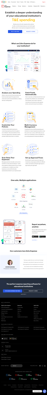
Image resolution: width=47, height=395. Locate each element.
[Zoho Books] (8, 375)
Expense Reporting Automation (7, 316)
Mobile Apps (3, 320)
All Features (36, 307)
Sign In (43, 2)
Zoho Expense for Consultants (23, 327)
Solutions (24, 6)
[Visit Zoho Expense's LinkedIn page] (45, 366)
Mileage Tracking (4, 313)
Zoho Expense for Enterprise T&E (7, 327)
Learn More (34, 240)
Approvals (3, 318)
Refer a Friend (36, 313)
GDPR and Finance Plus (38, 318)
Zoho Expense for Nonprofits (39, 327)
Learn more (23, 294)
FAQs (19, 313)
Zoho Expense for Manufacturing (40, 329)
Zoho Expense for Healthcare (23, 329)
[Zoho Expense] (5, 6)
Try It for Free (15, 31)
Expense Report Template (6, 359)
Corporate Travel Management (7, 309)
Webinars (19, 309)
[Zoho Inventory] (18, 375)
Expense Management (5, 307)
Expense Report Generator (6, 357)
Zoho (3, 2)
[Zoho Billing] (29, 375)
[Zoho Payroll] (38, 375)
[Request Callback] (44, 391)
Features (14, 6)
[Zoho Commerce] (23, 379)
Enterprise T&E (36, 6)
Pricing (19, 6)
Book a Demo (36, 320)
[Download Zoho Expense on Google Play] (13, 338)
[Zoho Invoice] (12, 379)
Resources (43, 6)
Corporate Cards (4, 311)
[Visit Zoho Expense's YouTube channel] (40, 366)
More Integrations (23, 212)
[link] (28, 2)
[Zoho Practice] (34, 379)
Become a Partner (37, 311)
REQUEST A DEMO (30, 31)
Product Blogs (20, 307)
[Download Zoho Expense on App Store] (4, 338)
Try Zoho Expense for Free (12, 290)
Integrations (36, 316)
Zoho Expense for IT (5, 331)
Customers (30, 6)
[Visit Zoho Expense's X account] (42, 366)
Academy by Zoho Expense (23, 316)
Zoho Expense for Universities (6, 329)
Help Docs (19, 311)
